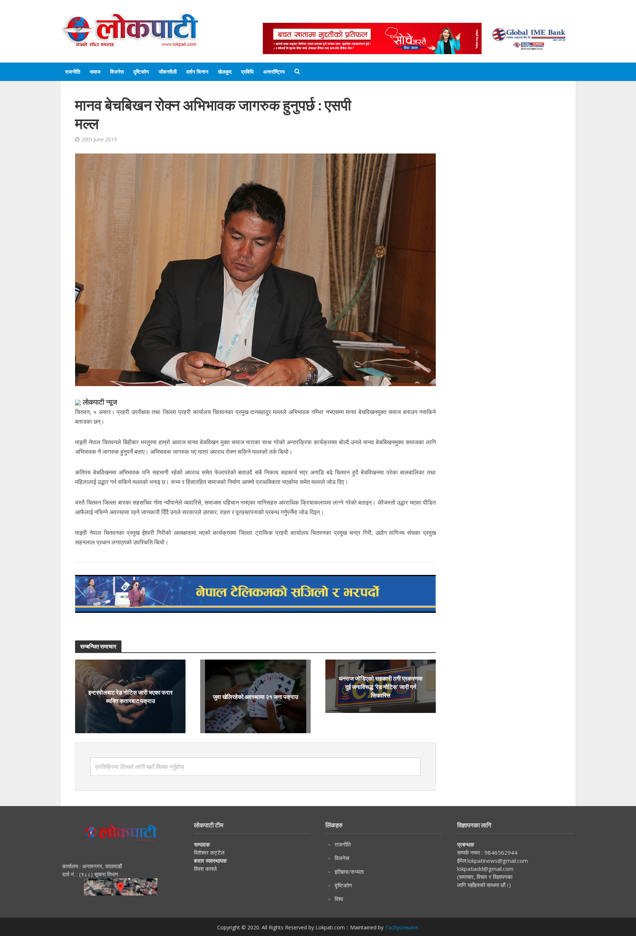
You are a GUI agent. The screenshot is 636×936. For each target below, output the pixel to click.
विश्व (339, 899)
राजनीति (72, 71)
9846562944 (500, 852)
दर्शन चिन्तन (197, 71)
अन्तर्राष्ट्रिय (274, 71)
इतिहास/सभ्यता (349, 871)
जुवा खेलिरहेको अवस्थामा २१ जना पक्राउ (255, 696)
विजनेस (117, 71)
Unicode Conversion (440, 15)
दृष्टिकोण (141, 71)
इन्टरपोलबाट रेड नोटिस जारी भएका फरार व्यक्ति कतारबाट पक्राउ (130, 696)
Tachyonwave (401, 927)
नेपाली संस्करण (386, 15)
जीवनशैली (168, 71)
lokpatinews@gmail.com (497, 860)
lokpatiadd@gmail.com (485, 868)
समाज (95, 71)
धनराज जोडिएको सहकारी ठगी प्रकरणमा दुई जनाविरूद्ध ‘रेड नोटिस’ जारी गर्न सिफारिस (381, 686)
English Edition (339, 15)
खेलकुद (225, 71)
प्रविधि (247, 71)
